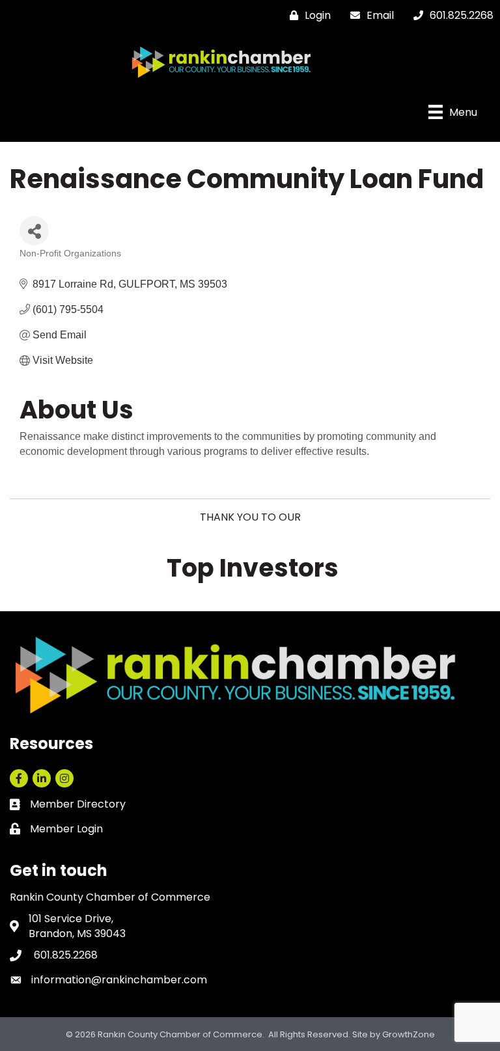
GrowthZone (408, 1034)
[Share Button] (34, 230)
